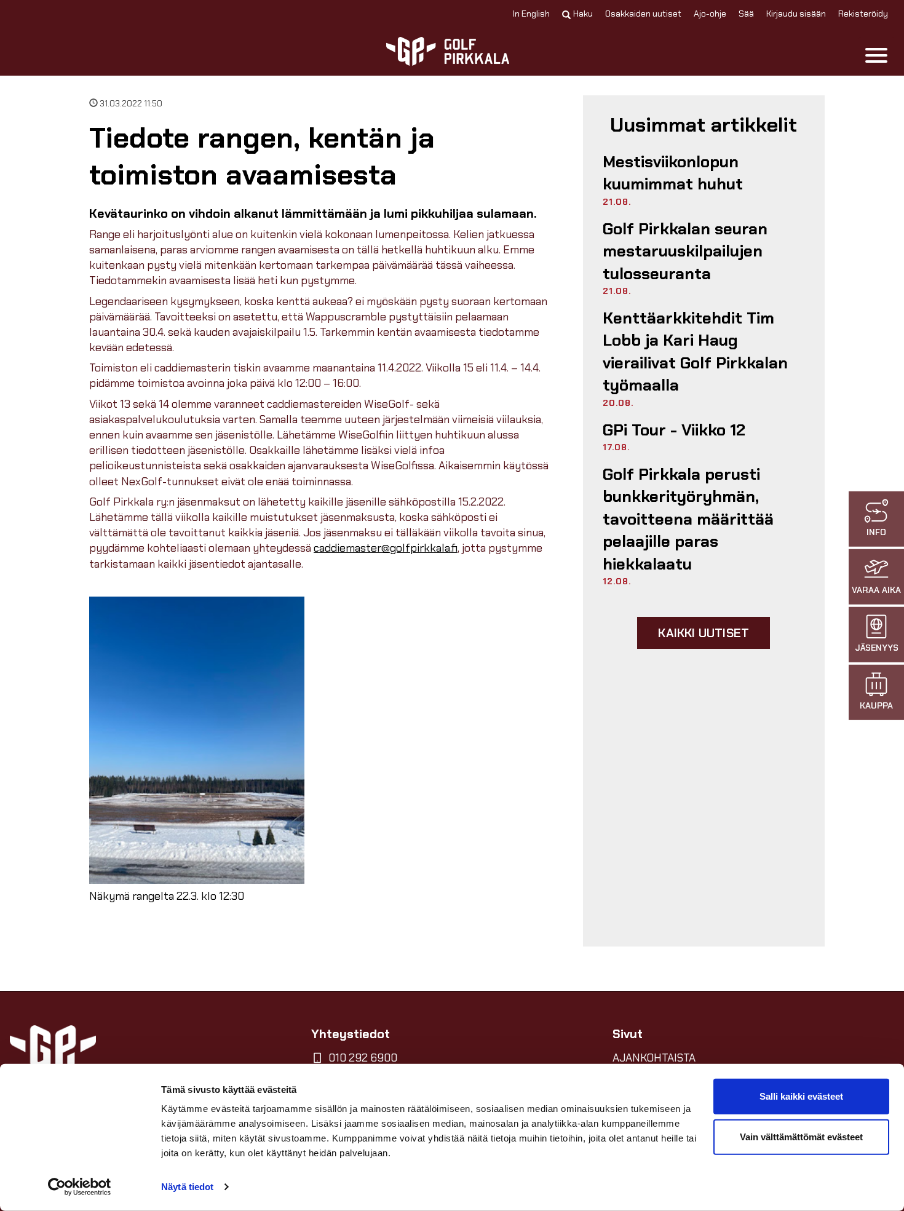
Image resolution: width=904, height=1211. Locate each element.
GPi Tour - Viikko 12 (674, 429)
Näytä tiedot (187, 1186)
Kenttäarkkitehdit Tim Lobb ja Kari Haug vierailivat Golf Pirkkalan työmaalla (695, 351)
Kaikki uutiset (703, 633)
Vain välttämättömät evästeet (801, 1136)
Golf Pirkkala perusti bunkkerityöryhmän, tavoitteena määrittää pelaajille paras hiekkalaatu (688, 519)
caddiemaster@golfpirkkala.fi (386, 548)
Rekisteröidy (863, 13)
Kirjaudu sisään (796, 13)
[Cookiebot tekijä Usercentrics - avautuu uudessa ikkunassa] (79, 1187)
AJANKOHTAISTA (654, 1057)
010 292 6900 (362, 1057)
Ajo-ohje (710, 13)
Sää (746, 13)
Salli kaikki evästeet (801, 1096)
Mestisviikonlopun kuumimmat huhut (673, 172)
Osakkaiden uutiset (643, 13)
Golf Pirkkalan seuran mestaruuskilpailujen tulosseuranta (685, 251)
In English (531, 13)
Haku (583, 13)
